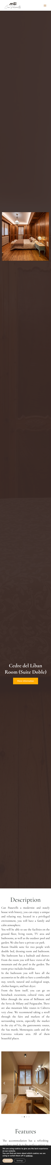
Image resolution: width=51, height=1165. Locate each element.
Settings (20, 1161)
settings (29, 1156)
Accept (7, 1161)
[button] (45, 5)
